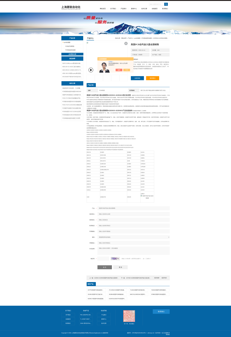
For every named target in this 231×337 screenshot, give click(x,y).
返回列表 (164, 278)
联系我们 (165, 8)
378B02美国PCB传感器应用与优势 (160, 294)
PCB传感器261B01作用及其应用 (71, 115)
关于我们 (113, 8)
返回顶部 (156, 278)
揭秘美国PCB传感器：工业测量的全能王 (72, 88)
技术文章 (144, 8)
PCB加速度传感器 (70, 50)
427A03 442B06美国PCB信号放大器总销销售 (139, 278)
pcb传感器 (67, 42)
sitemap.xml (150, 333)
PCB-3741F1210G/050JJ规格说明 (72, 105)
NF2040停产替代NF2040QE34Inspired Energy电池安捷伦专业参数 (72, 76)
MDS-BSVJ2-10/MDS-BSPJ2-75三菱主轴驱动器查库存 (72, 70)
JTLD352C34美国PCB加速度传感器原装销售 (118, 290)
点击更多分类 (72, 54)
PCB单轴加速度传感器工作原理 (71, 118)
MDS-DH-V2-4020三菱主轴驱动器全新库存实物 (72, 66)
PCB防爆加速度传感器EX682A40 (71, 91)
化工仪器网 (165, 333)
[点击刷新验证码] (115, 258)
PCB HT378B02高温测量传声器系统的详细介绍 (72, 98)
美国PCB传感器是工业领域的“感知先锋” (72, 95)
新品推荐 (72, 58)
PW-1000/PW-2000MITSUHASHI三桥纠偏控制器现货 (86, 315)
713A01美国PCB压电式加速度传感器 (139, 290)
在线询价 (137, 78)
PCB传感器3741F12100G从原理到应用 (72, 111)
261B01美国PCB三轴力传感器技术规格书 (97, 294)
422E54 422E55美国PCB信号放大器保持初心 (107, 278)
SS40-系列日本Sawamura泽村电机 (86, 323)
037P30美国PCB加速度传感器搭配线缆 (97, 290)
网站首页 (103, 8)
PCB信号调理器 (69, 46)
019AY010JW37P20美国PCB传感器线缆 (118, 298)
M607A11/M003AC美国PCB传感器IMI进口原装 (139, 294)
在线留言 (155, 8)
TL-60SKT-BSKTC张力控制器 (86, 319)
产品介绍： (91, 85)
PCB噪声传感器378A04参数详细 (71, 108)
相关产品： (91, 284)
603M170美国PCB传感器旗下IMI (97, 298)
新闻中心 (134, 8)
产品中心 (130, 38)
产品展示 (123, 8)
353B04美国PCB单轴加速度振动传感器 (118, 294)
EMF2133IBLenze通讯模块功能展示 (72, 63)
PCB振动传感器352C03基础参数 (71, 101)
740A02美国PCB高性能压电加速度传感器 (160, 290)
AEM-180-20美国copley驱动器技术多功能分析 (72, 73)
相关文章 (72, 83)
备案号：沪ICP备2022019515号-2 (136, 333)
